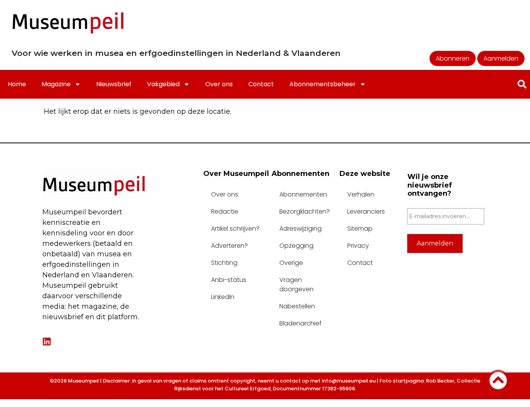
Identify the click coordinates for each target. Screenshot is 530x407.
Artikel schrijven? (235, 228)
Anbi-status (228, 279)
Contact (261, 84)
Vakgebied (163, 84)
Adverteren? (229, 245)
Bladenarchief (300, 323)
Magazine (56, 84)
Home (17, 84)
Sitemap (359, 228)
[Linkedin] (46, 341)
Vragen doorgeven (296, 284)
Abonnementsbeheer (322, 84)
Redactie (224, 211)
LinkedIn (222, 296)
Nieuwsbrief (114, 84)
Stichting (224, 262)
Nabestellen (297, 306)
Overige (291, 262)
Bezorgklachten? (304, 211)
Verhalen (360, 194)
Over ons (219, 84)
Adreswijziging (300, 228)
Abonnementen (303, 194)
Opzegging (296, 245)
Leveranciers (366, 211)
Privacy (358, 245)
